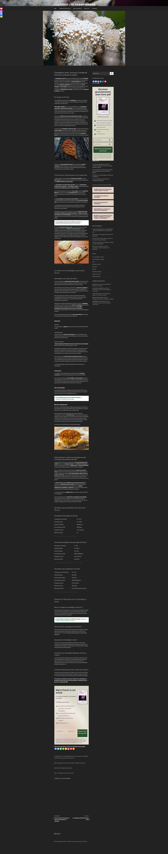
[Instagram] (1, 11)
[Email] (1, 16)
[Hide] (0, 19)
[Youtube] (1, 8)
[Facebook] (1, 14)
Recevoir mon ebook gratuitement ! (84, 449)
